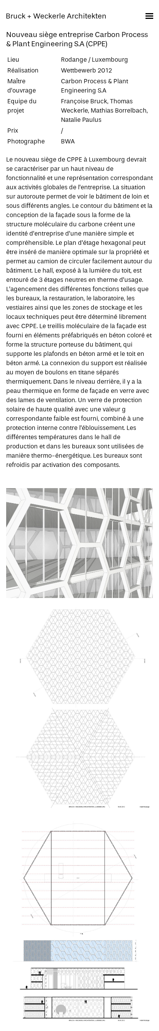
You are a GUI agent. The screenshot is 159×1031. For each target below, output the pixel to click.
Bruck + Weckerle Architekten (56, 16)
